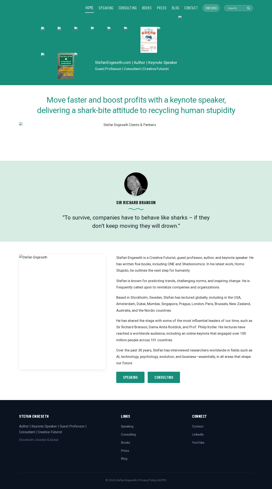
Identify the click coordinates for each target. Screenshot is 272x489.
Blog (124, 458)
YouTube (198, 443)
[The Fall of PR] (66, 66)
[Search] (248, 8)
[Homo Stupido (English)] (49, 40)
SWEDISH (211, 8)
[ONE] (49, 66)
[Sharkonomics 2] (82, 40)
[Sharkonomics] (148, 40)
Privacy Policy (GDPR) (152, 480)
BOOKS (147, 8)
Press (125, 451)
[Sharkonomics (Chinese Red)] (132, 40)
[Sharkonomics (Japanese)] (99, 40)
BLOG (175, 8)
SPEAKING (106, 8)
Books (125, 443)
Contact (197, 426)
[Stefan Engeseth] (204, 50)
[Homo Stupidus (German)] (66, 40)
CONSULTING (128, 8)
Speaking (130, 377)
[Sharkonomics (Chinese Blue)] (115, 40)
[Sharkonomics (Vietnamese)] (165, 40)
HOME (89, 7)
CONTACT (191, 8)
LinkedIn (198, 434)
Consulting (163, 377)
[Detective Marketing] (82, 66)
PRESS (162, 8)
